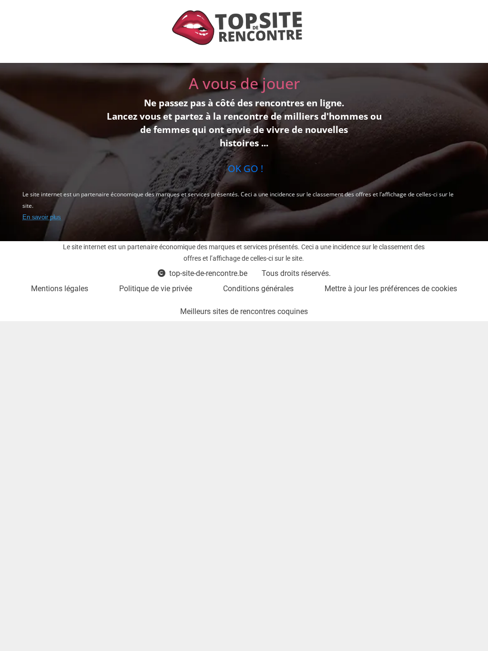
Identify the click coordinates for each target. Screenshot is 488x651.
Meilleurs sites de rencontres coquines (244, 311)
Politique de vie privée (155, 288)
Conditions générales (258, 288)
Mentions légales (59, 288)
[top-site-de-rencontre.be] (240, 28)
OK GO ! (244, 168)
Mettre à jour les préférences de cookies (391, 288)
